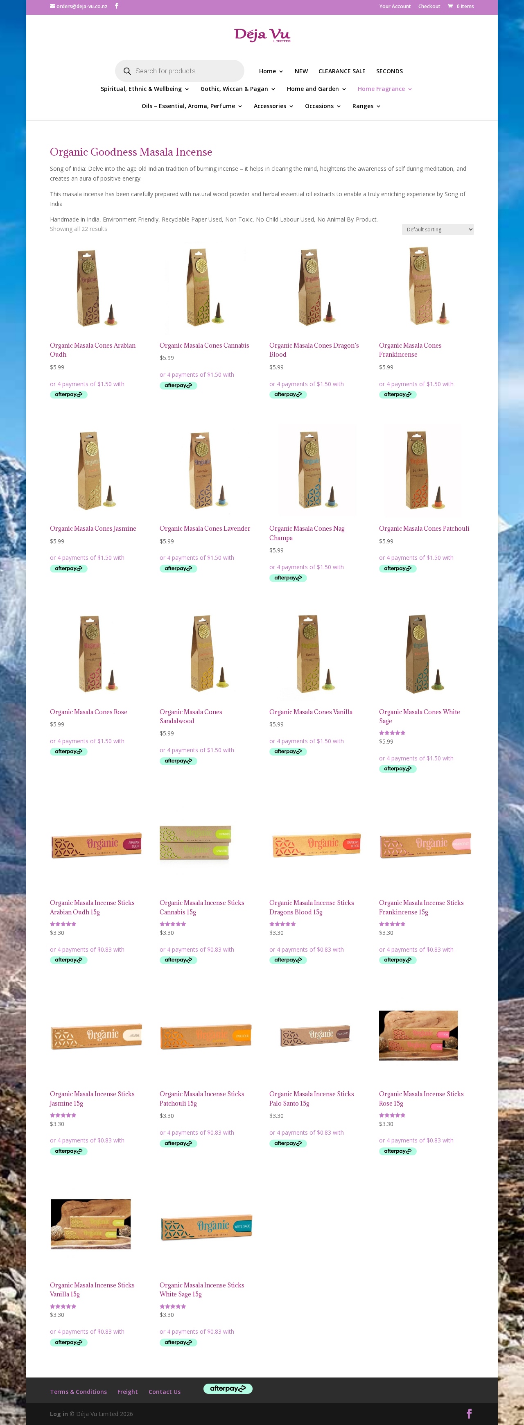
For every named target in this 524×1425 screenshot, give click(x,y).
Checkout (429, 7)
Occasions (319, 106)
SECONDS (389, 71)
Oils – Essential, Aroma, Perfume (188, 106)
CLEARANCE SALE (342, 71)
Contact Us (165, 1392)
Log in (59, 1414)
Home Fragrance (381, 89)
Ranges (362, 106)
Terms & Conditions (78, 1392)
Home (267, 71)
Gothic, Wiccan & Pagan (234, 89)
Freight (127, 1392)
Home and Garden (313, 89)
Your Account (395, 7)
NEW (301, 71)
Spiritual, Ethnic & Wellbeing (141, 89)
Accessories (270, 106)
